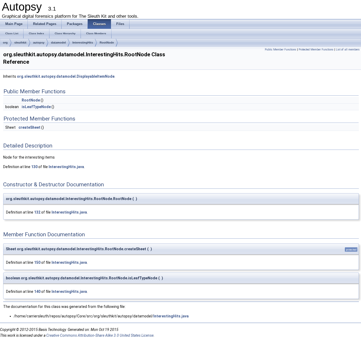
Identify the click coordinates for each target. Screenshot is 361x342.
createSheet (29, 127)
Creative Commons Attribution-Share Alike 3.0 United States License (100, 335)
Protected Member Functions (316, 49)
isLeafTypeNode (36, 107)
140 (37, 291)
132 (37, 212)
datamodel (58, 42)
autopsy (38, 42)
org (5, 42)
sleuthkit (20, 42)
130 (34, 167)
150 (37, 262)
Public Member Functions (280, 49)
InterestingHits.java (66, 167)
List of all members (348, 49)
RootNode (107, 42)
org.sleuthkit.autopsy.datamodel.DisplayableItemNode (65, 76)
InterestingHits (82, 42)
